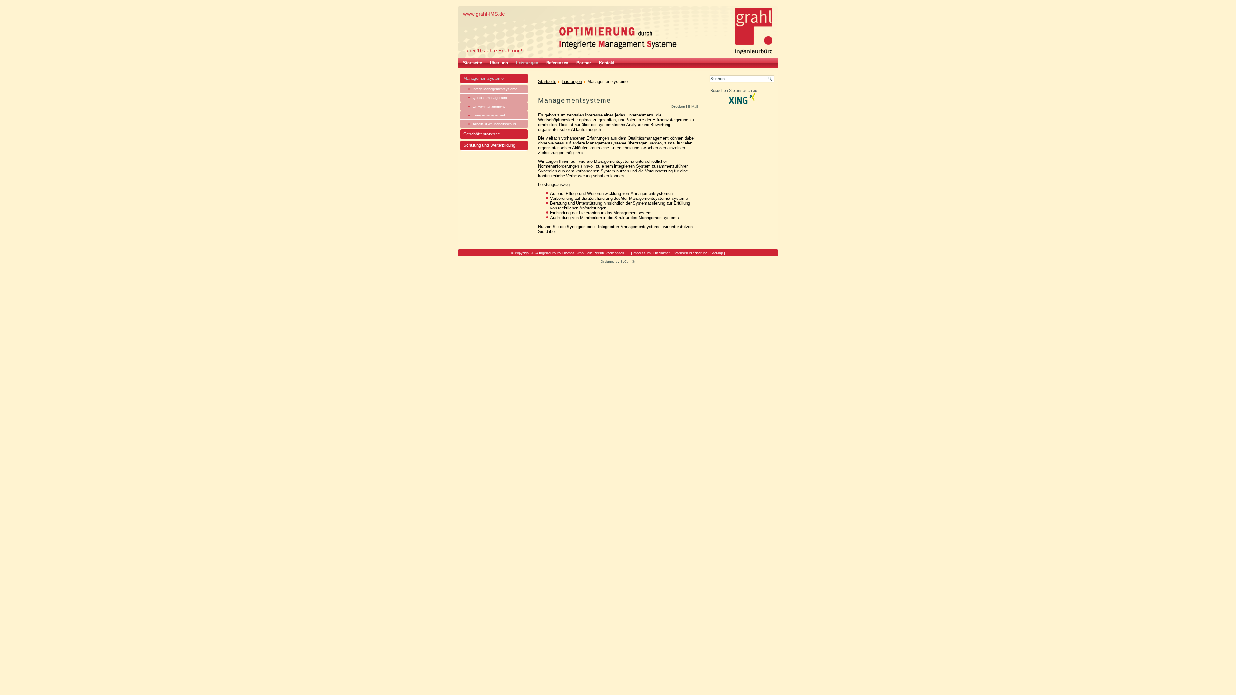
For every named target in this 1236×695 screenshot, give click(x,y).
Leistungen (527, 62)
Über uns (499, 62)
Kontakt (606, 62)
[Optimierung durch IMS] (620, 37)
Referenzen (557, 62)
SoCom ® (627, 261)
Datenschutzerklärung (690, 253)
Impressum (642, 253)
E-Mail (693, 106)
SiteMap (716, 253)
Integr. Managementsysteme (495, 89)
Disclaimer (661, 253)
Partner (583, 62)
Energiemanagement (489, 115)
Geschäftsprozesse (482, 134)
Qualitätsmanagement (490, 98)
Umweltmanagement (489, 106)
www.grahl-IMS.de (484, 14)
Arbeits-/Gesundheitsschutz (495, 124)
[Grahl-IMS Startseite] (753, 31)
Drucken (678, 106)
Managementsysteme (484, 78)
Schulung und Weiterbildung (489, 145)
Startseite (472, 62)
